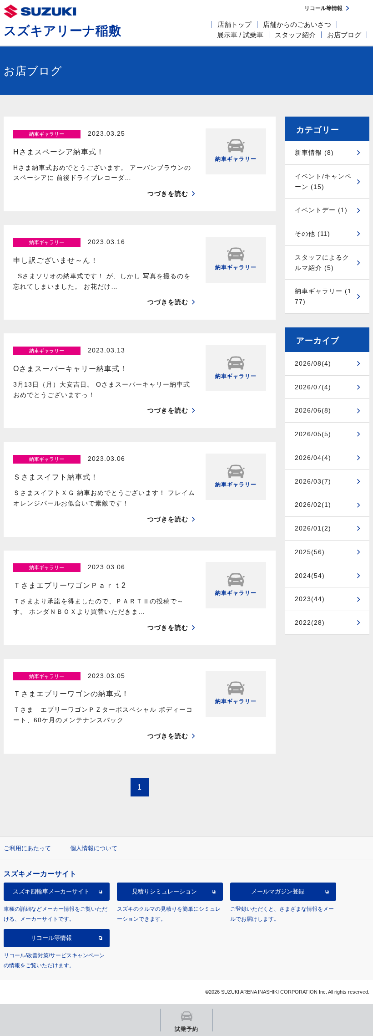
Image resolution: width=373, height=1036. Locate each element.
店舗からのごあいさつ (297, 24)
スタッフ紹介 (295, 34)
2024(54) (310, 575)
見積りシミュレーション (164, 891)
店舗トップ (234, 24)
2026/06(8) (313, 410)
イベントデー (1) (321, 210)
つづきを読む (167, 193)
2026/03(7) (313, 481)
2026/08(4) (313, 363)
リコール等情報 (51, 937)
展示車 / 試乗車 (240, 34)
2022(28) (310, 622)
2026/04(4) (313, 457)
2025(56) (310, 552)
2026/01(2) (313, 528)
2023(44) (310, 598)
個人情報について (93, 848)
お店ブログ (344, 34)
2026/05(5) (313, 434)
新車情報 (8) (314, 152)
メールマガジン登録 (277, 891)
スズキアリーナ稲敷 (62, 31)
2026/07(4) (313, 387)
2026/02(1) (313, 504)
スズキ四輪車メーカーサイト (51, 891)
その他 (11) (312, 233)
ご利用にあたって (27, 848)
